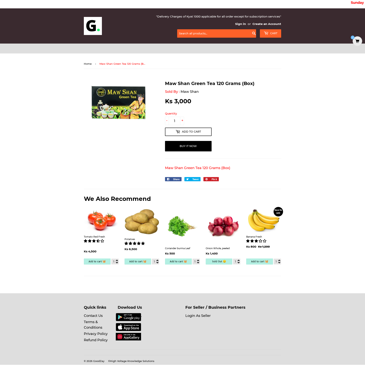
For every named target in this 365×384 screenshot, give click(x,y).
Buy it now (188, 146)
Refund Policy (96, 340)
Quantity (171, 113)
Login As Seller (198, 316)
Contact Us (93, 316)
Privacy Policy (96, 334)
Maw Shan (190, 92)
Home (88, 63)
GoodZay (98, 361)
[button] (94, 241)
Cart (273, 33)
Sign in (240, 24)
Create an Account (266, 24)
